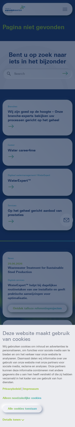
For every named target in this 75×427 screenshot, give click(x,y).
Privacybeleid (12, 389)
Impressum (31, 389)
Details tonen (12, 419)
